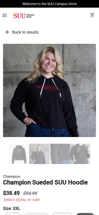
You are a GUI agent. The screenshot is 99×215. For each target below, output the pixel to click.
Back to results (25, 32)
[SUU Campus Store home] (24, 16)
